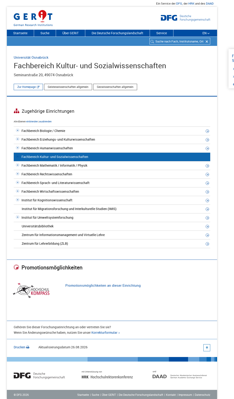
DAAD (210, 3)
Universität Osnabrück (31, 57)
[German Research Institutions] (33, 17)
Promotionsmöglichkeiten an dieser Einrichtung (103, 285)
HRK (191, 3)
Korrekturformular (104, 332)
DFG (179, 3)
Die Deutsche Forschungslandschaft (117, 33)
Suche (44, 33)
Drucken (19, 347)
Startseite (20, 33)
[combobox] (179, 41)
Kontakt (171, 394)
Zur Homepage (26, 87)
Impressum (185, 394)
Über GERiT (70, 33)
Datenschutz (202, 394)
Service (161, 33)
